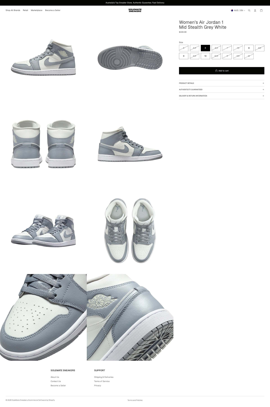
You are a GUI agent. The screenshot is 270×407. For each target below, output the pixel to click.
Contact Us (56, 381)
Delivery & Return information (193, 96)
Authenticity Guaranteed (190, 89)
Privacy (97, 385)
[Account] (255, 10)
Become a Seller (58, 385)
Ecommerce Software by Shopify (41, 400)
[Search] (249, 10)
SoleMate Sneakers (20, 400)
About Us (55, 377)
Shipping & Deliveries (103, 377)
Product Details (186, 83)
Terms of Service (102, 381)
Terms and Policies (135, 400)
